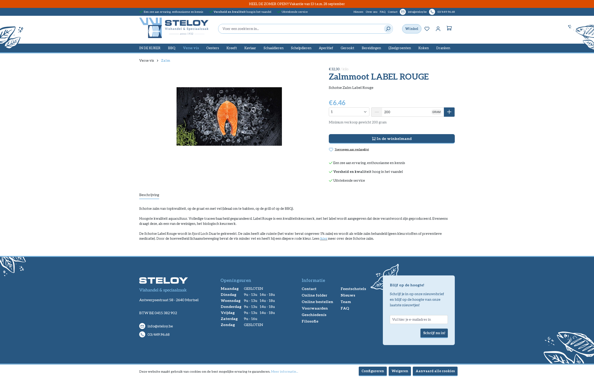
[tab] (149, 195)
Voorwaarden (315, 308)
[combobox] (299, 28)
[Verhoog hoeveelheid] (449, 112)
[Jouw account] (438, 28)
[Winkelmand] (449, 28)
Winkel (411, 29)
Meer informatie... (284, 371)
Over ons (372, 11)
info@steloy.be (417, 11)
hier (323, 238)
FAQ (382, 11)
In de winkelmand (394, 138)
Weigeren (399, 371)
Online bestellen (317, 301)
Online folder (314, 295)
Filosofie (310, 321)
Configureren (373, 371)
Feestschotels (353, 288)
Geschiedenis (314, 314)
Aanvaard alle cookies (435, 371)
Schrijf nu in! (434, 333)
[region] (229, 116)
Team (346, 301)
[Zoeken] (387, 28)
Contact (392, 11)
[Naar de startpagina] (174, 28)
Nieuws (358, 11)
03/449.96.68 (446, 11)
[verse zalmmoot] (229, 116)
